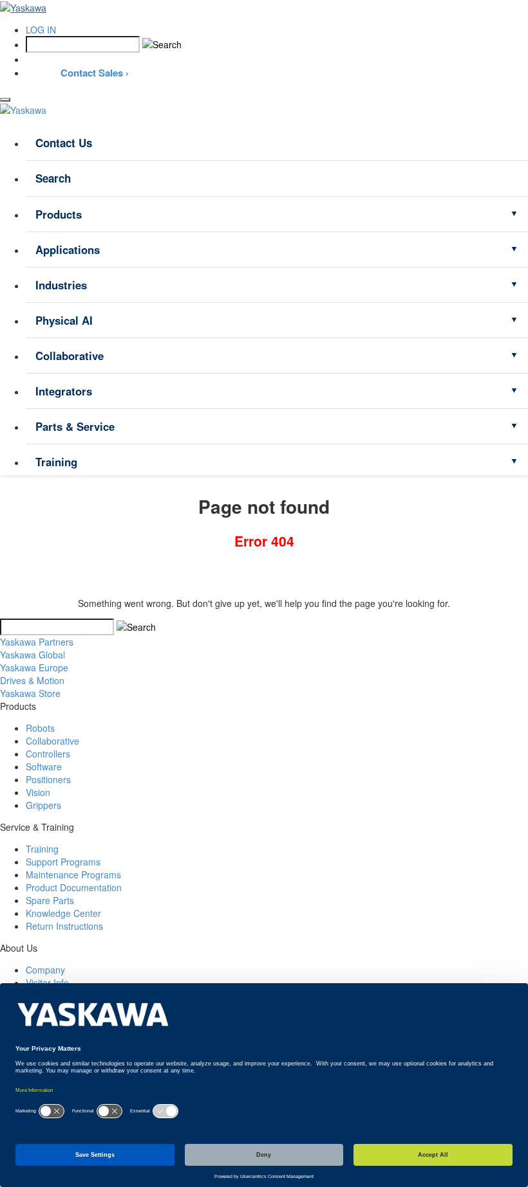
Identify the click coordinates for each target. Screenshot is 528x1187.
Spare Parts (50, 900)
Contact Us (63, 142)
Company (45, 969)
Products (58, 214)
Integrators (63, 391)
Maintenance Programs (73, 874)
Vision (38, 792)
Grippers (43, 805)
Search (53, 178)
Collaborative (69, 355)
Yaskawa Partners (36, 641)
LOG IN (41, 29)
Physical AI (64, 320)
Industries (61, 285)
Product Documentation (74, 887)
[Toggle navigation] (5, 100)
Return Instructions (64, 926)
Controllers (48, 753)
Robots (40, 727)
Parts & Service (75, 426)
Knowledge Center (63, 913)
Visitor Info (47, 982)
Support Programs (63, 861)
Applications (67, 249)
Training (56, 461)
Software (44, 766)
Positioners (48, 779)
